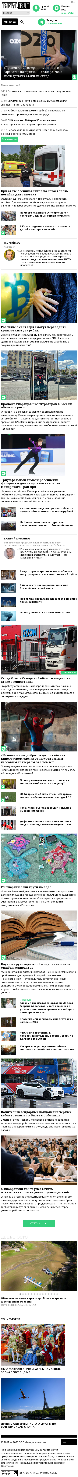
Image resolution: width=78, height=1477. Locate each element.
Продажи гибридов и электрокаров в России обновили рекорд (36, 405)
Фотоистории (10, 1318)
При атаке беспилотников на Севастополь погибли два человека (34, 192)
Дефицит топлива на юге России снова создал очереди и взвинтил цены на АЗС (46, 823)
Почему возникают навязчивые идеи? (45, 612)
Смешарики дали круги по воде (26, 887)
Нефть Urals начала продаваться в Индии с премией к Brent (48, 600)
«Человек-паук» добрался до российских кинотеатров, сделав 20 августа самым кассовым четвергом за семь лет (33, 758)
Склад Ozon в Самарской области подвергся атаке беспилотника (36, 679)
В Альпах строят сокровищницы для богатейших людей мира (44, 586)
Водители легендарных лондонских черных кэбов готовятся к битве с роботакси (36, 1113)
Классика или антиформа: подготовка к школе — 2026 (46, 1020)
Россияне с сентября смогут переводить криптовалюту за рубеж (33, 328)
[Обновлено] (39, 626)
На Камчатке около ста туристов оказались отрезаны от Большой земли (46, 524)
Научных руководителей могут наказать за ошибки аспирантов (35, 965)
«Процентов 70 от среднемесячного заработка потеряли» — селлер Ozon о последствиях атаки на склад (33, 72)
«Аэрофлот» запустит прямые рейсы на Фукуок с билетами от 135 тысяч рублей (46, 510)
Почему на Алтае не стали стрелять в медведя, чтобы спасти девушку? (44, 782)
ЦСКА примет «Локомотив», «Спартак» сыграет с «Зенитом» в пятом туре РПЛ (46, 795)
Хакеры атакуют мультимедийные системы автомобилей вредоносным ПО (47, 1048)
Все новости (9, 139)
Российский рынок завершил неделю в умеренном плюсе (45, 809)
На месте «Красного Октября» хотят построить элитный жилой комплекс (44, 214)
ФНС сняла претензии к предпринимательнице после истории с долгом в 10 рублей (46, 1035)
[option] (39, 1266)
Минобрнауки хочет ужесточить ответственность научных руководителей (35, 1190)
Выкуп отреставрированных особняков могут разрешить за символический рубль (48, 573)
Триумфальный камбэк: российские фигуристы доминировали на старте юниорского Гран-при (30, 483)
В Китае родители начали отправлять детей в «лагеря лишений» (45, 228)
